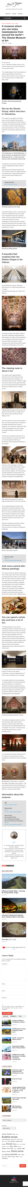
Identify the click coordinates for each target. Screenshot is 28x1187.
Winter (17, 1156)
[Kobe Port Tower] (6, 1079)
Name (4, 984)
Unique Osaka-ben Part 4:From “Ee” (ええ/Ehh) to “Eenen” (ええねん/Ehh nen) (18, 1089)
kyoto (21, 1144)
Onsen (4, 1148)
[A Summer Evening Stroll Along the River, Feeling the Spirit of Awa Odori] (14, 913)
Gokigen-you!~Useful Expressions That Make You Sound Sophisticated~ (19, 1057)
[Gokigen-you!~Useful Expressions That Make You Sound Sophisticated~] (6, 1054)
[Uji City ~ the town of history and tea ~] (6, 1038)
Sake (23, 1148)
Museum (11, 865)
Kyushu (23, 1144)
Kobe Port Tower (17, 1079)
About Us (8, 14)
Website (4, 997)
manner (3, 1146)
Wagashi (13, 1156)
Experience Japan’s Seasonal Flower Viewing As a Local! (18, 1071)
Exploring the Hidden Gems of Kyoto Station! (18, 1047)
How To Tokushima (6, 23)
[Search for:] (14, 1165)
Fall (15, 1139)
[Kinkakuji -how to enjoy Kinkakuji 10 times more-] (6, 1029)
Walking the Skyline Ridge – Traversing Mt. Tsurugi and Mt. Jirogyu (13, 892)
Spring (7, 1154)
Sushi (19, 1154)
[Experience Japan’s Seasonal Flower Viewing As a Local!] (6, 1070)
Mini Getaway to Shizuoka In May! (17, 1107)
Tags (20, 1016)
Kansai (9, 1143)
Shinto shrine (17, 1151)
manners (7, 1146)
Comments (13, 1016)
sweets (22, 1154)
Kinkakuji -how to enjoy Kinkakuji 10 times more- (19, 1030)
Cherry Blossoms (6, 1139)
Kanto (15, 1144)
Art (8, 865)
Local (13, 23)
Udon (9, 1156)
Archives (4, 1126)
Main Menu (8, 18)
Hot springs (11, 1141)
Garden (21, 1139)
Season (4, 1151)
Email (4, 991)
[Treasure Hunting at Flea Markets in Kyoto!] (6, 1020)
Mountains (19, 1146)
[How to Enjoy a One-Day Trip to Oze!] (6, 1098)
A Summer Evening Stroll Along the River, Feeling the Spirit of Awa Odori (13, 916)
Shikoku (8, 1151)
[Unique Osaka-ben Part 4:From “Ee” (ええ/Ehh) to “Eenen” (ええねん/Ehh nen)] (6, 1087)
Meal (15, 1146)
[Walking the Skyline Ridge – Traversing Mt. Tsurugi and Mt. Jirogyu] (14, 889)
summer (13, 1154)
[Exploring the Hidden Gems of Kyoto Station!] (6, 1046)
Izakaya (4, 1144)
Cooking (12, 1139)
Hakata (6, 1141)
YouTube (20, 14)
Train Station (4, 1156)
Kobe (18, 1144)
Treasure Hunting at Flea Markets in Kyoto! (18, 1021)
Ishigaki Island (19, 1141)
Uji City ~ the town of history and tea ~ (18, 1038)
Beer (14, 1134)
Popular (5, 1016)
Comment (5, 964)
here (14, 949)
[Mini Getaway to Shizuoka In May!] (6, 1106)
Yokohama (5, 1158)
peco (10, 43)
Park (11, 1148)
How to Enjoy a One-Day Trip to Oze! (19, 1098)
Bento (17, 1134)
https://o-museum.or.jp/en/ (11, 804)
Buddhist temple (9, 1136)
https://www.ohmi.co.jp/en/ (11, 184)
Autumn (9, 1134)
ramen (19, 1148)
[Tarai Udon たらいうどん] (14, 938)
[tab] (5, 1016)
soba (3, 1154)
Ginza (3, 1141)
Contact (14, 14)
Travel (16, 23)
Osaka (8, 1148)
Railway (15, 1148)
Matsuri (11, 1146)
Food (18, 1139)
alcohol (4, 1134)
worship (21, 1156)
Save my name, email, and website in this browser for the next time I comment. (13, 1008)
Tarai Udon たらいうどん (9, 939)
